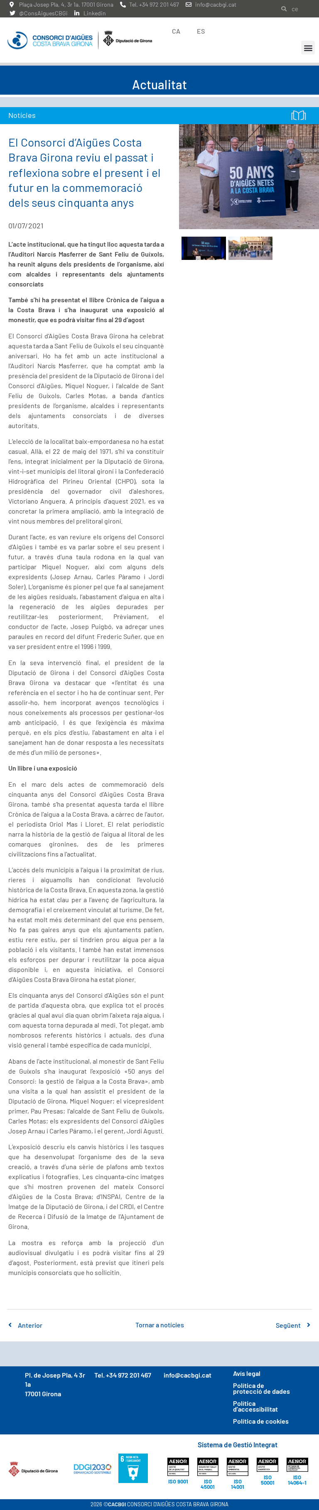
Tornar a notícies (159, 1325)
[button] (308, 47)
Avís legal (246, 1373)
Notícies (22, 115)
